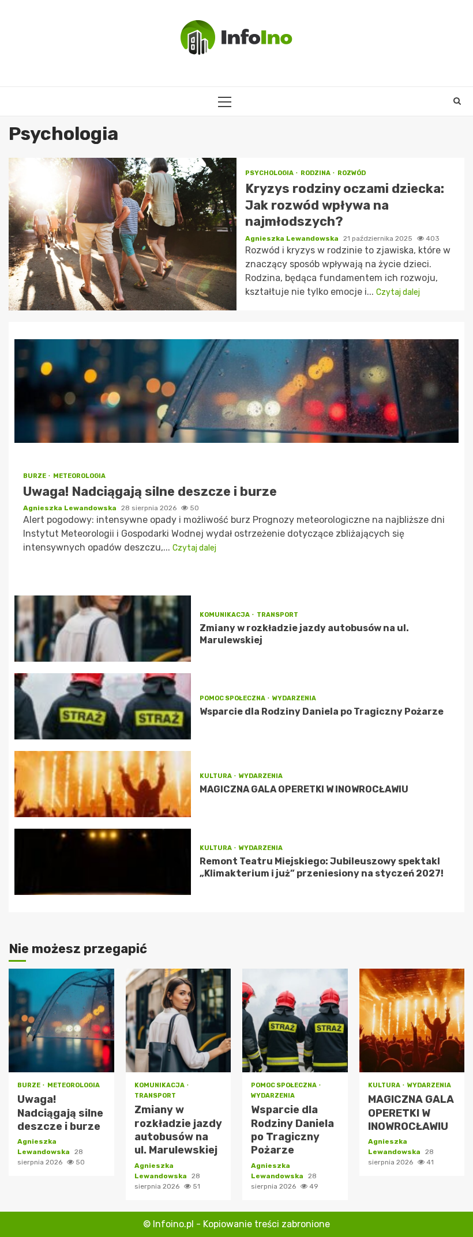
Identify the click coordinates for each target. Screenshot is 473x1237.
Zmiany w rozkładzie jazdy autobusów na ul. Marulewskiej (102, 628)
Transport (277, 615)
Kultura (216, 776)
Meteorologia (79, 476)
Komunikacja (225, 615)
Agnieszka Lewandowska (292, 238)
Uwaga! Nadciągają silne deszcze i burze (236, 391)
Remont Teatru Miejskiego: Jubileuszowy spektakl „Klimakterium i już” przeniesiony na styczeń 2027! (102, 862)
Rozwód (351, 173)
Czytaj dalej (398, 292)
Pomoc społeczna (233, 698)
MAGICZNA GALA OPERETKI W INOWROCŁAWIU (102, 784)
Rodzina (316, 173)
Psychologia (270, 173)
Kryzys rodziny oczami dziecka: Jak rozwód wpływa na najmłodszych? (122, 234)
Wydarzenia (294, 698)
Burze (35, 476)
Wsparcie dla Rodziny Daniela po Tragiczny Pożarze (102, 706)
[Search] (457, 101)
